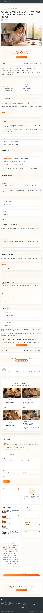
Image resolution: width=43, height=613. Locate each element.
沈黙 (7, 557)
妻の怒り (16, 549)
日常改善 (15, 555)
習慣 (17, 559)
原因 (6, 547)
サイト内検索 (23, 603)
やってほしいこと (13, 543)
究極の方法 (8, 559)
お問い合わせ (34, 604)
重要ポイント (15, 563)
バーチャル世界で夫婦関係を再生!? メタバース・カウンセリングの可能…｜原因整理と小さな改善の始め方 (12, 532)
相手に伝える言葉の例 (26, 82)
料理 (11, 555)
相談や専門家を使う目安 (7, 86)
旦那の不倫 (4, 557)
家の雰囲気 (10, 551)
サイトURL (4, 474)
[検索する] (18, 489)
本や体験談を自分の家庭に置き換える (28, 84)
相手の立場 (4, 559)
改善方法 (8, 555)
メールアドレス (24, 470)
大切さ (9, 547)
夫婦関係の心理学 (4, 8)
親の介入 (14, 561)
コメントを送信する (6, 481)
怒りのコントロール (5, 553)
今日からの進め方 (6, 82)
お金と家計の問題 (27, 522)
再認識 (4, 547)
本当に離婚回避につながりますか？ (9, 90)
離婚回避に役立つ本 (27, 526)
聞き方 (4, 561)
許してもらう (4, 563)
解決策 (17, 561)
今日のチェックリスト (26, 90)
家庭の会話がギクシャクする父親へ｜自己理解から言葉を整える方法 (12, 521)
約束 (15, 559)
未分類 (26, 531)
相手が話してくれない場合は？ (27, 88)
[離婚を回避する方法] (6, 1)
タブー (9, 545)
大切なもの (13, 547)
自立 (11, 561)
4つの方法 (4, 543)
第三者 (12, 559)
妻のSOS (12, 549)
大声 (16, 547)
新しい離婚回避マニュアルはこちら (10, 246)
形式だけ (17, 551)
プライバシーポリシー (35, 603)
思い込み (10, 553)
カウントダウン (5, 545)
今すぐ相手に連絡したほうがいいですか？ (9, 88)
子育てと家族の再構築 (28, 519)
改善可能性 (4, 555)
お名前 (4, 470)
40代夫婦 (8, 543)
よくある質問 (25, 86)
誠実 (8, 563)
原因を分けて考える (26, 80)
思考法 (14, 553)
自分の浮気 (7, 561)
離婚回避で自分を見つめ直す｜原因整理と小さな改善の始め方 (12, 511)
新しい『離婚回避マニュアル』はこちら (21, 360)
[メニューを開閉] (41, 1)
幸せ (13, 551)
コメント (4, 458)
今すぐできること (14, 545)
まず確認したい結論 (6, 80)
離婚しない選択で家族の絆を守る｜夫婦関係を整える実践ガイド (12, 516)
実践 (3, 551)
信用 (18, 545)
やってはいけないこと (7, 84)
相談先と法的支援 (27, 524)
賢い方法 (11, 563)
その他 (26, 529)
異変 (10, 557)
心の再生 (27, 517)
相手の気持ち (14, 557)
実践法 (6, 551)
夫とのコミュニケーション (6, 549)
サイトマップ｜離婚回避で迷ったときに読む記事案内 (12, 526)
